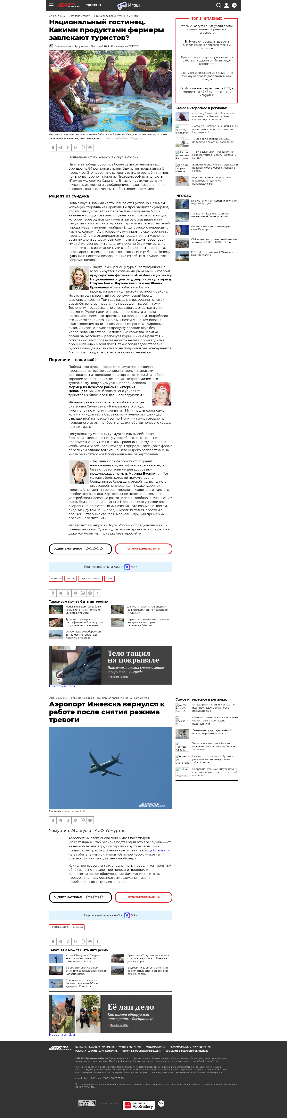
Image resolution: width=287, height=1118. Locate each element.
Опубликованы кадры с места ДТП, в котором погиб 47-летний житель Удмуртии (206, 92)
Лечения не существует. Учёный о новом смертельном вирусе (212, 732)
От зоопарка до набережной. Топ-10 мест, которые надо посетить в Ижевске (83, 634)
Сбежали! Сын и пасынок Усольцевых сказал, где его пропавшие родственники (215, 720)
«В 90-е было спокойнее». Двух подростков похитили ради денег (213, 140)
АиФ (82, 811)
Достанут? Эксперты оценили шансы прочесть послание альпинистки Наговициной (215, 129)
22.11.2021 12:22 (57, 15)
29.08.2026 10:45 (58, 697)
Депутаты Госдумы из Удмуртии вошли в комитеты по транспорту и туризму (147, 609)
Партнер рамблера (109, 1103)
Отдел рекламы (155, 1047)
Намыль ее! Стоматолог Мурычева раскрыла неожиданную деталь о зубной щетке (213, 759)
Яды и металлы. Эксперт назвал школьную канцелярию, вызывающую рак (211, 180)
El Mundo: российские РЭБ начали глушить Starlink (212, 253)
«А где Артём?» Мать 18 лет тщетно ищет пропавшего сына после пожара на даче (213, 707)
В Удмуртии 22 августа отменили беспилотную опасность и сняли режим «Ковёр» (147, 970)
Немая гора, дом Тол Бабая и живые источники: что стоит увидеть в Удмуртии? (83, 609)
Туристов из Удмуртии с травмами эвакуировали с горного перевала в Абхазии (148, 622)
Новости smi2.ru (62, 686)
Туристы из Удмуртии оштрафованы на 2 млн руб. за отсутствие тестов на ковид (84, 622)
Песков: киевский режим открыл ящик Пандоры (211, 228)
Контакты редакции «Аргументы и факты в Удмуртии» (108, 1047)
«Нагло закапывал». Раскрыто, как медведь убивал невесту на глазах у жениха (214, 154)
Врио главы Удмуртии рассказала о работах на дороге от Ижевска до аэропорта (207, 61)
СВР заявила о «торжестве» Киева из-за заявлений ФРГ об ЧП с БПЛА (214, 241)
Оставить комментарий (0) (143, 549)
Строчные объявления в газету (141, 1051)
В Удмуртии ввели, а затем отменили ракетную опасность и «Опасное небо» (86, 970)
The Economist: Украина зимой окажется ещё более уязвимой (210, 215)
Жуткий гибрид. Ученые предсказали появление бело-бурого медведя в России (215, 167)
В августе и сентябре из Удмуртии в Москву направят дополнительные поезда (206, 76)
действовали (159, 850)
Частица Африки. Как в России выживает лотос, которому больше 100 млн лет (213, 746)
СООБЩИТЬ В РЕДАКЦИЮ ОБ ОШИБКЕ (187, 1051)
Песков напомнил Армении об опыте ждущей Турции (214, 202)
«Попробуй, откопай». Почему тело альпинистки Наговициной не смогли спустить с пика (213, 116)
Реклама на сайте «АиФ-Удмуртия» (96, 1051)
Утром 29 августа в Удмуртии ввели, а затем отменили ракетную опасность (206, 29)
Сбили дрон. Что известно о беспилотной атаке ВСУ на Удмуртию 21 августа (83, 983)
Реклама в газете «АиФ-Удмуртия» (191, 1047)
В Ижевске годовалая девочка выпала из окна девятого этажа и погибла (207, 45)
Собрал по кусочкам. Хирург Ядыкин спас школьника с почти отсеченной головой (215, 772)
